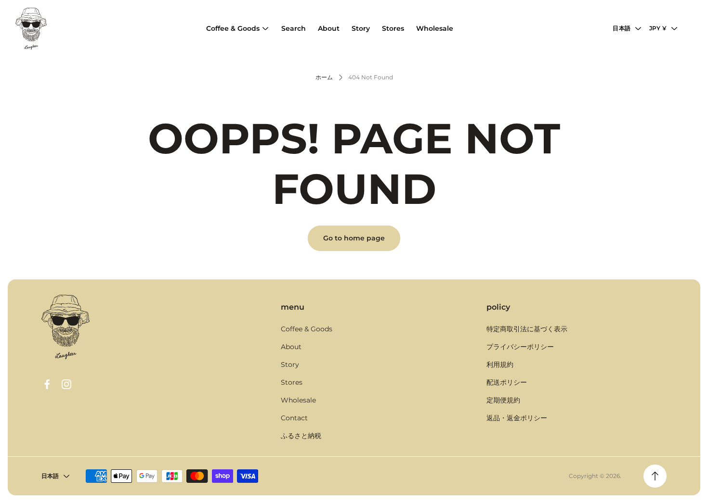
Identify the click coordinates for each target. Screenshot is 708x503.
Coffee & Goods (306, 329)
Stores (291, 382)
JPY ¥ (658, 28)
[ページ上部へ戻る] (655, 476)
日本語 (621, 28)
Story (290, 364)
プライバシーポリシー (520, 346)
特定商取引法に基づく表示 (526, 329)
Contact (294, 418)
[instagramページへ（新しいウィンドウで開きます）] (66, 384)
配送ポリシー (506, 382)
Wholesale (298, 400)
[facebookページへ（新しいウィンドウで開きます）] (47, 384)
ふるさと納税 (301, 435)
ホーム (324, 77)
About (291, 346)
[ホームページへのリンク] (65, 327)
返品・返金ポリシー (516, 418)
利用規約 (499, 364)
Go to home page (354, 238)
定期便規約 (503, 400)
